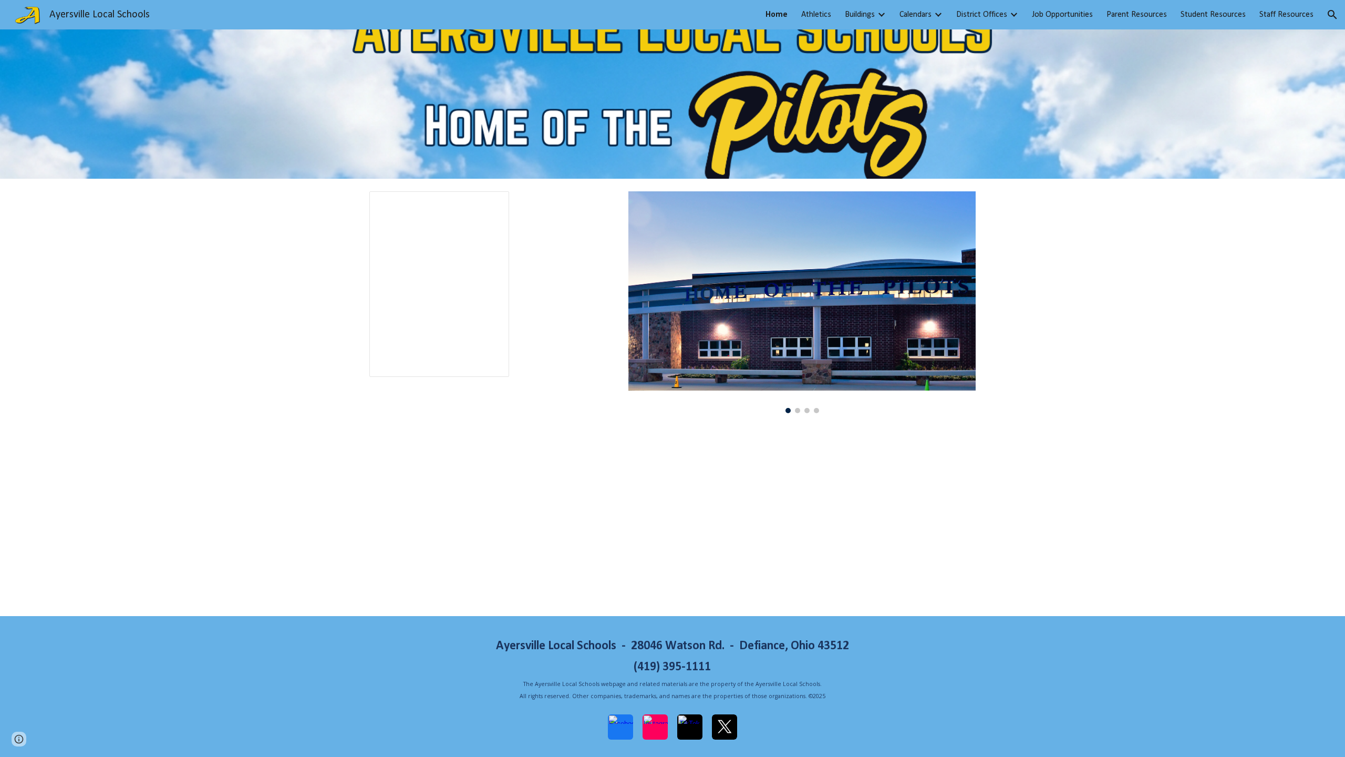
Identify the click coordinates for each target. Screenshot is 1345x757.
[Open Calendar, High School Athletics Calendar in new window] (489, 205)
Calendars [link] (915, 15)
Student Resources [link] (1213, 15)
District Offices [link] (981, 15)
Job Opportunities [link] (1062, 15)
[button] (1332, 14)
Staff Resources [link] (1286, 15)
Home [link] (776, 15)
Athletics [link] (816, 15)
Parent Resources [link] (1136, 15)
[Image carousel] (802, 302)
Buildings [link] (860, 15)
